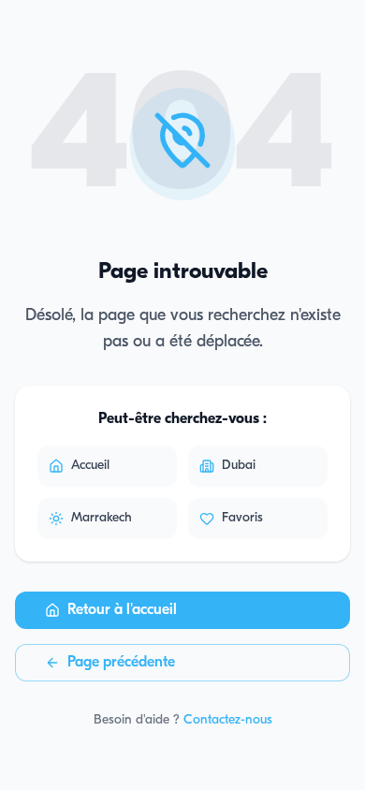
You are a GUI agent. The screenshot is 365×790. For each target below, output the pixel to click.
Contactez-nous (227, 720)
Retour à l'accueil (122, 610)
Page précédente (121, 662)
